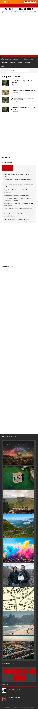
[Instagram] (15, 5)
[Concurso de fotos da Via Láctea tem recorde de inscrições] (18, 453)
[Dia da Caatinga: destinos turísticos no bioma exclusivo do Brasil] (18, 502)
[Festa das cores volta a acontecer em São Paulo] (18, 550)
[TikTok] (25, 5)
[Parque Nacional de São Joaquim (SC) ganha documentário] (18, 526)
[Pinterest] (22, 5)
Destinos (16, 59)
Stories (12, 63)
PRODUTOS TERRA (30, 1)
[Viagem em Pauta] (19, 12)
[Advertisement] (19, 34)
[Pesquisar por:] (19, 70)
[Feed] (28, 5)
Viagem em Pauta (15, 84)
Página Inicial (6, 59)
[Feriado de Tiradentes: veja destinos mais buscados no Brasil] (18, 623)
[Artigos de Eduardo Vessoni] (4, 700)
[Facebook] (9, 5)
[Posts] (7, 168)
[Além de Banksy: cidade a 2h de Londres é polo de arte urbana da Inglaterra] (18, 647)
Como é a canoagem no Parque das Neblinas (23, 90)
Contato (4, 66)
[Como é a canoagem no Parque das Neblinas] (5, 92)
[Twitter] (12, 5)
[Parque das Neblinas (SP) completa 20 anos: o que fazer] (5, 83)
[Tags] (19, 168)
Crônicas (4, 63)
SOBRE (20, 63)
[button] (2, 56)
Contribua (28, 63)
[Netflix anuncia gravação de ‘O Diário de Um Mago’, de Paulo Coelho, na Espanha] (18, 575)
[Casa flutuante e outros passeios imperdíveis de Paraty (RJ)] (18, 477)
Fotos (32, 59)
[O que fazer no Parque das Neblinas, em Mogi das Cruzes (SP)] (5, 100)
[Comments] (30, 168)
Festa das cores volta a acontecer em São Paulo (16, 195)
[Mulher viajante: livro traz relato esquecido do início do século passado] (18, 599)
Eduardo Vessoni (15, 101)
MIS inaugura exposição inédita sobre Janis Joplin (17, 219)
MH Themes (30, 707)
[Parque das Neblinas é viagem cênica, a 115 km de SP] (5, 109)
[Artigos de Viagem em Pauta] (4, 692)
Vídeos (25, 59)
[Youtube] (19, 5)
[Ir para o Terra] (5, 2)
